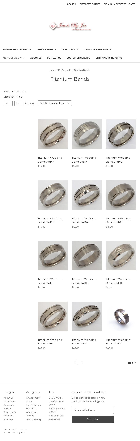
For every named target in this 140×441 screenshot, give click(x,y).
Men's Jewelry (12, 57)
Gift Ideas (68, 49)
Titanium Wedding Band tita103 (50, 220)
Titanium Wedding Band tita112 (84, 341)
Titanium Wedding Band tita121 (118, 341)
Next (131, 362)
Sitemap (8, 419)
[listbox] (60, 103)
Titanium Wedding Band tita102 (118, 159)
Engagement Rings (15, 49)
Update (29, 103)
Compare (52, 134)
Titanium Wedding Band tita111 (50, 341)
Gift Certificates (90, 4)
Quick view (52, 128)
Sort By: (43, 103)
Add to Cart (53, 140)
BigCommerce (21, 429)
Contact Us (54, 57)
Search (71, 4)
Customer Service (78, 57)
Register (121, 4)
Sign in (108, 4)
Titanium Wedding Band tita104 (84, 220)
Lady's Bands (44, 49)
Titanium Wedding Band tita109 (84, 281)
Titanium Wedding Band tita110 (118, 281)
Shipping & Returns (109, 57)
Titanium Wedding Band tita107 (118, 220)
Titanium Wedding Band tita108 (50, 281)
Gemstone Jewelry (96, 49)
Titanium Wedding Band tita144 (50, 159)
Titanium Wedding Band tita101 (84, 159)
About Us (36, 57)
